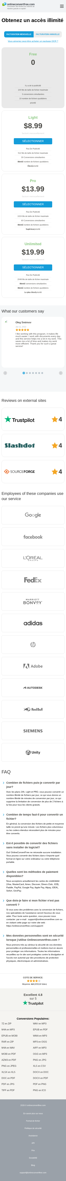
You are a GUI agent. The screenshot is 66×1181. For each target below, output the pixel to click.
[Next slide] (61, 373)
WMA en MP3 (40, 1035)
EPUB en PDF (40, 1029)
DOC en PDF (8, 1078)
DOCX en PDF (40, 1078)
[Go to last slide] (5, 373)
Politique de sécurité (33, 1128)
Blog (33, 1165)
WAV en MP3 (39, 1023)
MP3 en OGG (40, 1041)
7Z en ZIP (6, 1023)
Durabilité (33, 1158)
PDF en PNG (39, 1084)
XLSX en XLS (8, 1072)
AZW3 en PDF (9, 1060)
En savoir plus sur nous (33, 1113)
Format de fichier (33, 1121)
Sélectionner (33, 141)
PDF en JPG (8, 1084)
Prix (33, 1150)
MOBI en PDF (9, 1054)
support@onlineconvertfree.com (33, 1173)
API (33, 1143)
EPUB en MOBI (9, 1035)
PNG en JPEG (9, 1066)
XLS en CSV (39, 1066)
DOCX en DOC (41, 1072)
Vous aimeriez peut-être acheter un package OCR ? (33, 41)
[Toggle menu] (62, 6)
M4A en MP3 (8, 1029)
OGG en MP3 (40, 1054)
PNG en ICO (39, 1090)
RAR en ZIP (8, 1041)
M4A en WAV (8, 1047)
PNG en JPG (39, 1060)
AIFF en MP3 (39, 1047)
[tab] (24, 373)
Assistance (33, 1136)
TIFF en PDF (8, 1090)
